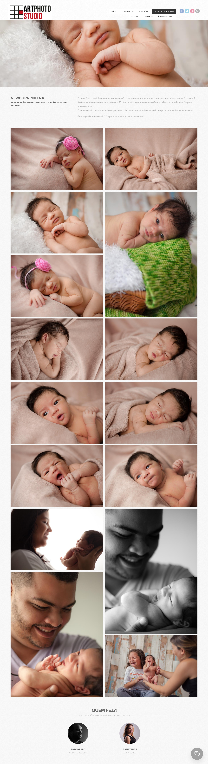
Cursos (135, 16)
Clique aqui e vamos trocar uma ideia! (124, 116)
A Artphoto (128, 11)
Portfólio (144, 11)
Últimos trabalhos (164, 11)
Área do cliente (166, 16)
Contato (148, 16)
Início (114, 11)
